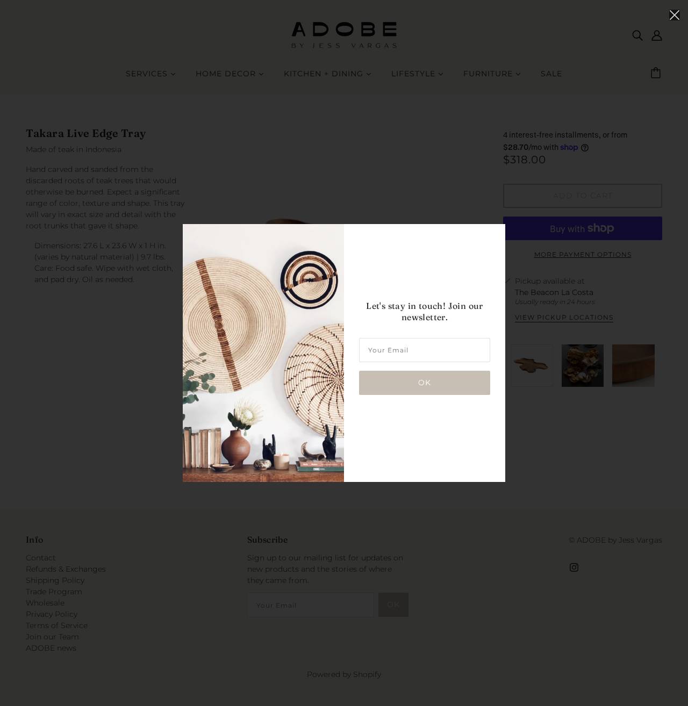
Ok (424, 382)
